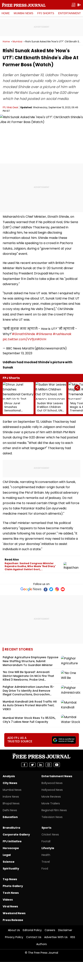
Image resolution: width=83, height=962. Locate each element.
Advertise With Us (56, 937)
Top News (10, 879)
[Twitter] (51, 589)
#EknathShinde (23, 334)
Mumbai (17, 41)
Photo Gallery (13, 886)
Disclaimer (65, 930)
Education (10, 817)
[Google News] (31, 589)
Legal (7, 855)
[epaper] (73, 5)
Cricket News (50, 834)
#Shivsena (44, 334)
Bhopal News (11, 803)
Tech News (11, 893)
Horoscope (11, 848)
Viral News (10, 906)
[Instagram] (57, 589)
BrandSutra (11, 828)
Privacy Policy (14, 937)
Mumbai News (23, 13)
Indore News (11, 797)
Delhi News (10, 810)
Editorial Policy (32, 930)
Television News (52, 817)
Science (8, 862)
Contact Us (33, 937)
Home (6, 13)
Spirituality (11, 868)
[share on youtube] (57, 765)
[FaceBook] (45, 589)
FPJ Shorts (45, 13)
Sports (46, 828)
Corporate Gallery (16, 834)
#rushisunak (62, 334)
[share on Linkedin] (40, 765)
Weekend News (14, 913)
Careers (50, 930)
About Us (14, 930)
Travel (46, 862)
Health (46, 855)
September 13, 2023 (17, 353)
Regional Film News (54, 810)
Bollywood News (52, 783)
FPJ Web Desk (10, 107)
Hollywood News (52, 790)
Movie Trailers (51, 803)
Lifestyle (48, 848)
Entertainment (69, 13)
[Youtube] (63, 589)
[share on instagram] (49, 765)
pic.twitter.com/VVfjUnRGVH (24, 339)
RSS (72, 937)
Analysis (9, 776)
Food (45, 868)
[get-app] (79, 5)
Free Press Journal (24, 5)
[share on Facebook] (24, 765)
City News (10, 783)
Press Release (13, 920)
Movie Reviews (51, 797)
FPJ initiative (12, 841)
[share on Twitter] (32, 765)
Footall (46, 841)
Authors (41, 944)
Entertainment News (57, 776)
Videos (8, 900)
